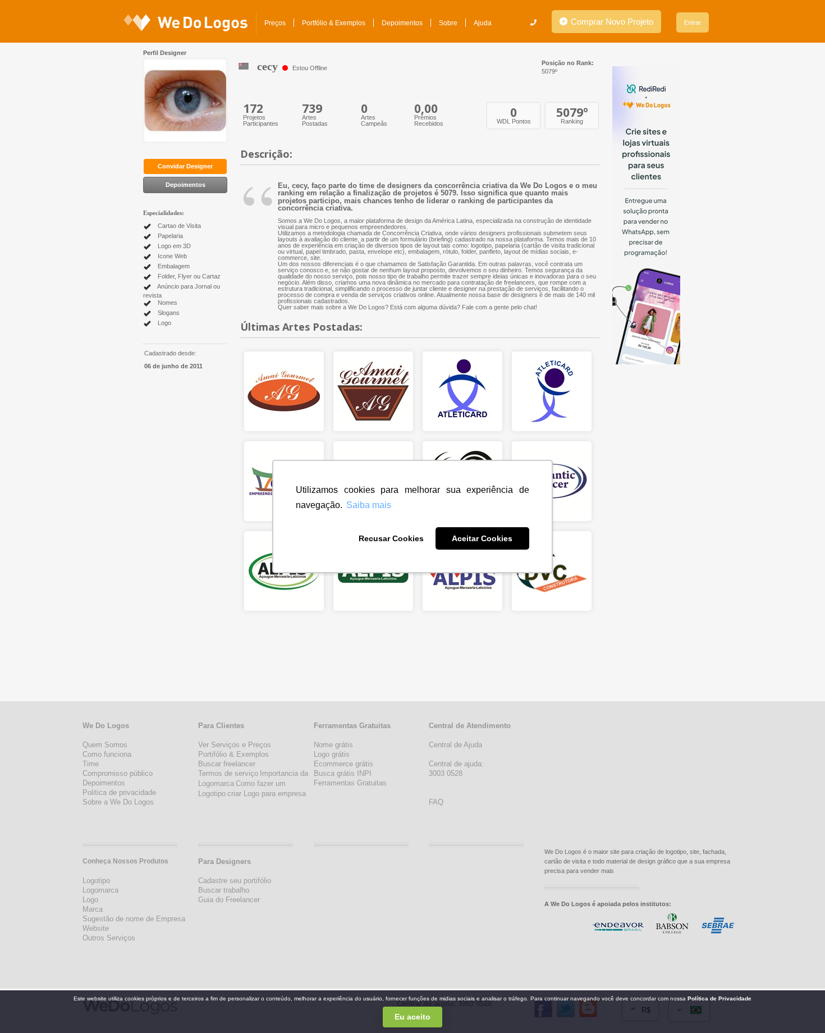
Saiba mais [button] (368, 505)
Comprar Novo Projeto (611, 21)
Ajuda (483, 23)
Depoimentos (402, 23)
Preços (275, 23)
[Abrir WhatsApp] (28, 1005)
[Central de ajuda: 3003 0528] (533, 22)
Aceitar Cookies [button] (482, 538)
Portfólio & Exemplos (333, 23)
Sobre (448, 23)
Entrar (692, 22)
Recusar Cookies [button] (391, 538)
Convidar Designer (185, 166)
